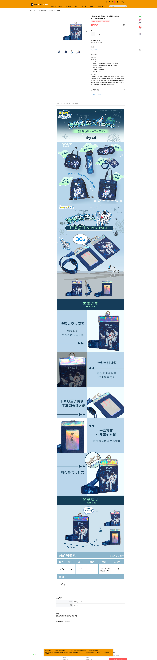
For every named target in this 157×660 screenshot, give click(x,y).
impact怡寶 (94, 50)
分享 (94, 94)
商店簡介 (65, 657)
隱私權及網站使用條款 (67, 659)
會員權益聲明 (89, 659)
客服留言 (88, 657)
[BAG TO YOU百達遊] (39, 4)
